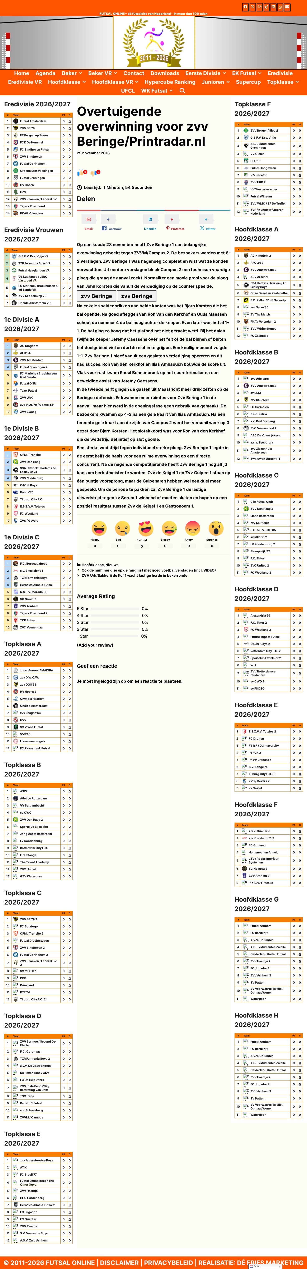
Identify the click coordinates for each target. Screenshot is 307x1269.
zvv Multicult (259, 523)
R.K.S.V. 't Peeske (261, 883)
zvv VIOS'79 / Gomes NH (37, 404)
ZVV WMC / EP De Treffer (268, 203)
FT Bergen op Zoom (34, 135)
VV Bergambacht (32, 805)
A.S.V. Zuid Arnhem (34, 1240)
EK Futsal (244, 73)
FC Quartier (28, 1219)
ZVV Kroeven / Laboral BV (38, 199)
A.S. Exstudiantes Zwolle (268, 947)
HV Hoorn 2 (28, 691)
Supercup (248, 82)
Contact (133, 73)
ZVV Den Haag (30, 462)
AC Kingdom (29, 346)
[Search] (182, 91)
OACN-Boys (28, 485)
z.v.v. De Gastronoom (35, 1065)
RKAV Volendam (31, 213)
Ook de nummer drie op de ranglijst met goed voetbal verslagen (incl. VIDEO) (149, 570)
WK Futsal (154, 91)
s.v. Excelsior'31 (31, 570)
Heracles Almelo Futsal (36, 585)
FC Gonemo (257, 845)
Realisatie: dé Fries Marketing (251, 1262)
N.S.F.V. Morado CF (33, 592)
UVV (23, 720)
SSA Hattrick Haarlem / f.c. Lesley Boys (38, 470)
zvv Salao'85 (259, 307)
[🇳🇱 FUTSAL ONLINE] (153, 42)
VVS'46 (25, 734)
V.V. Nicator (258, 175)
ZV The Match (260, 314)
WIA (253, 665)
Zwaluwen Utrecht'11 (265, 458)
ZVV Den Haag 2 (31, 819)
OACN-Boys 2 (260, 644)
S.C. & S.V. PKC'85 (263, 530)
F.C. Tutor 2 (258, 622)
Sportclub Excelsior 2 (265, 658)
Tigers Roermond (32, 206)
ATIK (23, 1167)
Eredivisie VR (25, 82)
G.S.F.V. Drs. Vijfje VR (33, 256)
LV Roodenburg (31, 841)
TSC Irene (27, 1096)
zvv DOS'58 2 (259, 400)
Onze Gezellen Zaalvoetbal (269, 293)
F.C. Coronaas (30, 1051)
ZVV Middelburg (31, 478)
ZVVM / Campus (31, 1117)
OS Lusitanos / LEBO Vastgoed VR (32, 278)
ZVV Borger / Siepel (264, 130)
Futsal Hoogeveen (263, 168)
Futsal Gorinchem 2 (34, 954)
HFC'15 (255, 161)
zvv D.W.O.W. (29, 677)
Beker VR (100, 73)
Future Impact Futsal (265, 636)
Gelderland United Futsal (268, 954)
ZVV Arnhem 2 (259, 875)
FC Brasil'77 (28, 1174)
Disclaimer (119, 1262)
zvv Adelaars (259, 378)
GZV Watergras (31, 876)
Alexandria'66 (260, 615)
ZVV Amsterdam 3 (263, 269)
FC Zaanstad (259, 335)
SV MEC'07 (28, 971)
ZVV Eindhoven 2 (32, 947)
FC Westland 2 (260, 629)
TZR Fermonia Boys (33, 577)
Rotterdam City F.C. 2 (265, 651)
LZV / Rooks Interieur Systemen (264, 860)
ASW (23, 791)
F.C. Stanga (28, 855)
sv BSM (255, 393)
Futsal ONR (28, 383)
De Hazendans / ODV (34, 1072)
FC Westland (29, 513)
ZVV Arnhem (29, 606)
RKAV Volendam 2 (263, 321)
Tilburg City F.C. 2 (33, 999)
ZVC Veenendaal (31, 627)
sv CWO (26, 812)
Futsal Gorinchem (33, 163)
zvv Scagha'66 (30, 713)
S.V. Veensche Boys (34, 1233)
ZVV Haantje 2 (260, 961)
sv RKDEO (257, 688)
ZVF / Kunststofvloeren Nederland (266, 211)
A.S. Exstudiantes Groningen (262, 145)
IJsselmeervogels (32, 741)
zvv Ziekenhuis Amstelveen (261, 450)
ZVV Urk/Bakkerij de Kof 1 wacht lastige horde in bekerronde (134, 575)
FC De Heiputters (32, 1080)
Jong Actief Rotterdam (36, 834)
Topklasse (280, 82)
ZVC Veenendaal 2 (263, 428)
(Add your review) (95, 645)
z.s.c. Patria (258, 414)
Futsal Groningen (32, 178)
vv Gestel (255, 788)
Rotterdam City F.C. (34, 848)
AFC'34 (25, 353)
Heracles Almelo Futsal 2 (37, 1205)
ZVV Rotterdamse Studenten (262, 673)
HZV (23, 192)
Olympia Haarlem (32, 698)
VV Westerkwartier (263, 189)
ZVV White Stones (263, 328)
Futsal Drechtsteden (34, 940)
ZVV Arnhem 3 (260, 975)
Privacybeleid (168, 1262)
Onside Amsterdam (34, 705)
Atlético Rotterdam (33, 798)
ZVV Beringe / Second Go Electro (38, 1043)
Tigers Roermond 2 (33, 613)
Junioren (213, 82)
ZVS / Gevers (29, 520)
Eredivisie (280, 73)
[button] (81, 73)
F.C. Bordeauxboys (33, 563)
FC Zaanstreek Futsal (35, 748)
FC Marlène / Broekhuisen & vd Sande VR (38, 287)
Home (21, 73)
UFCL (128, 91)
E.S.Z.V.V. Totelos (32, 506)
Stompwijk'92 (260, 551)
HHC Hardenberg (32, 1198)
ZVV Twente (28, 1226)
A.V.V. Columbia (261, 940)
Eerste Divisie (203, 73)
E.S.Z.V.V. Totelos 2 (262, 731)
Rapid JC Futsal (31, 1103)
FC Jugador (28, 1212)
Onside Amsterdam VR (34, 303)
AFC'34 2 (256, 262)
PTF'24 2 (255, 752)
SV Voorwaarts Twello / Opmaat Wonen (266, 990)
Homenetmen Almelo (264, 852)
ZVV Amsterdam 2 (263, 385)
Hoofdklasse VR (112, 82)
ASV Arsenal (259, 277)
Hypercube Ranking (170, 82)
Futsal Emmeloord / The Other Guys (37, 1182)
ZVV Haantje (29, 1190)
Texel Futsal (28, 390)
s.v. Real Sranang (262, 421)
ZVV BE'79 (27, 128)
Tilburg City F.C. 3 (261, 774)
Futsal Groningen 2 (33, 367)
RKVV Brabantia (260, 759)
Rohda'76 (26, 492)
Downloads (165, 73)
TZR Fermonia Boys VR (34, 263)
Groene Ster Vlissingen (36, 170)
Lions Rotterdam (262, 516)
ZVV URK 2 (258, 182)
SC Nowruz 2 (258, 868)
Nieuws (112, 565)
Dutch (257, 1266)
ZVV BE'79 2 (28, 919)
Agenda (46, 73)
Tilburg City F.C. (31, 499)
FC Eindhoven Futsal (34, 149)
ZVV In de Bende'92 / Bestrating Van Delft (34, 1088)
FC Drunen (256, 738)
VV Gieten (257, 154)
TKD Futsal (28, 620)
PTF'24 (25, 992)
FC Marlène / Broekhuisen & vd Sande (38, 375)
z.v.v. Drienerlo (259, 831)
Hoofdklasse (64, 82)
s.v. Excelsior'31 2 (261, 838)
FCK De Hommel (31, 142)
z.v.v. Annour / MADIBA (36, 670)
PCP (23, 978)
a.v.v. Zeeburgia (261, 442)
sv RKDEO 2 (258, 537)
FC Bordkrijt (259, 933)
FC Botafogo (29, 926)
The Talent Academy (34, 862)
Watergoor (258, 998)
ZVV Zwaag (28, 411)
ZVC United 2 (259, 565)
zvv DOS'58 (28, 684)
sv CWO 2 (257, 681)
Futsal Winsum (261, 196)
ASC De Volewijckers (265, 435)
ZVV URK (26, 397)
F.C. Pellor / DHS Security (268, 300)
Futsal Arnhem (260, 925)
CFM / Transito (30, 454)
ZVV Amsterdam (31, 360)
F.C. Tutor (257, 558)
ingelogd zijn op (110, 681)
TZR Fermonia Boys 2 (35, 1058)
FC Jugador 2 (260, 968)
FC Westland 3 (260, 572)
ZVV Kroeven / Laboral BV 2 (38, 962)
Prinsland (27, 985)
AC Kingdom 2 (260, 255)
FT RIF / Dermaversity (264, 745)
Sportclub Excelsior (34, 826)
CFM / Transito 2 (31, 933)
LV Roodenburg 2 (262, 544)
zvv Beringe (96, 296)
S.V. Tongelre (258, 767)
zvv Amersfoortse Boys (36, 1160)
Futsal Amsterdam (33, 121)
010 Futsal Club (261, 501)
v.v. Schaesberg (31, 1110)
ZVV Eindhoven (31, 156)
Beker (69, 73)
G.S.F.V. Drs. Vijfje (263, 137)
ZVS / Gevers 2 (259, 781)
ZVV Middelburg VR (32, 296)
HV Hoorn (27, 185)
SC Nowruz (28, 599)
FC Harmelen (259, 407)
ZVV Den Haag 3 (261, 508)
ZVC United (28, 869)
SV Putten (257, 982)
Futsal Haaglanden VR (33, 270)
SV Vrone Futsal (31, 727)
